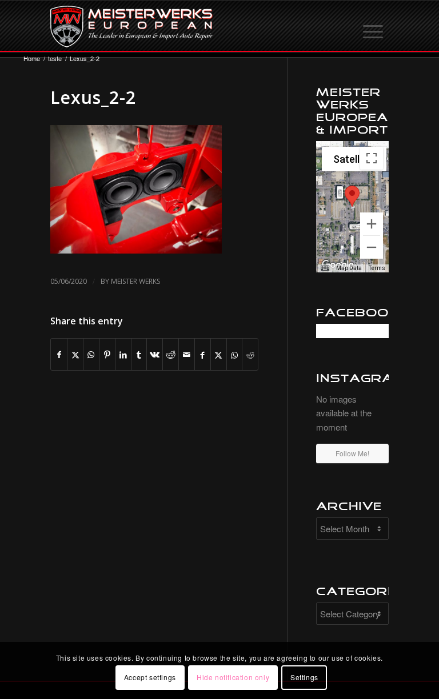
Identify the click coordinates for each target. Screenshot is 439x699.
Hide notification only (233, 677)
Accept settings (150, 677)
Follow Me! (352, 453)
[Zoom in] (371, 223)
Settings (304, 677)
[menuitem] (374, 26)
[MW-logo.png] (131, 26)
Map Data (349, 268)
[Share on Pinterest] (107, 355)
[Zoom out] (371, 247)
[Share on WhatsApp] (91, 355)
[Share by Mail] (186, 355)
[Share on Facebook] (59, 355)
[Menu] (374, 26)
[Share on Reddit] (170, 355)
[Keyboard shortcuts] (325, 268)
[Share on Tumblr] (139, 355)
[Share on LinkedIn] (123, 355)
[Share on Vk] (154, 355)
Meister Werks (135, 281)
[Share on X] (75, 355)
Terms (377, 268)
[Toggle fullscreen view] (371, 158)
